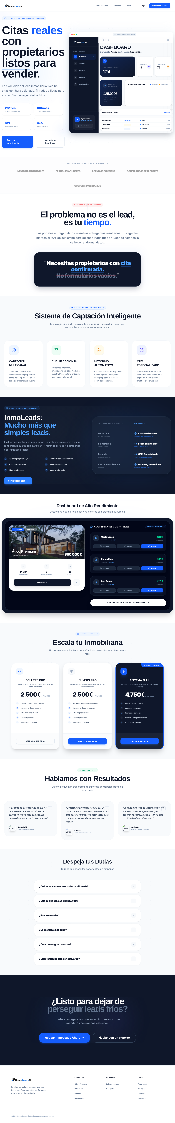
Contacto (110, 1089)
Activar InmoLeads (159, 6)
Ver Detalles (42, 582)
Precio (128, 6)
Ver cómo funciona (50, 142)
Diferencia (117, 6)
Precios (78, 1093)
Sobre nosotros (112, 1084)
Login (143, 6)
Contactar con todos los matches (126, 603)
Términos (141, 1098)
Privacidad (142, 1089)
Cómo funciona (102, 6)
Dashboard (79, 1098)
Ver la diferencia (16, 481)
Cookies (141, 1093)
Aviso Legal (142, 1084)
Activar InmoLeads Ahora (62, 1037)
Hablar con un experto (114, 1037)
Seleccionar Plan (35, 741)
